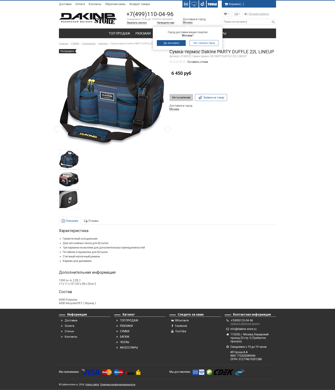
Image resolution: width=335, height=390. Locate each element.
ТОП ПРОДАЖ (119, 33)
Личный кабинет (258, 14)
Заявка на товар (213, 97)
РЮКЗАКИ (143, 33)
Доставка (65, 4)
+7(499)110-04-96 (150, 14)
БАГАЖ (124, 336)
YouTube (180, 331)
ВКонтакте (182, 320)
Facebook (181, 325)
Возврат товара (140, 4)
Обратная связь (115, 4)
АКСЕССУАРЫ (129, 347)
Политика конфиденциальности (117, 384)
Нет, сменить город (204, 43)
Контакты (95, 4)
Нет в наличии (181, 97)
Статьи (69, 331)
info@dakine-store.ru (243, 328)
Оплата (80, 4)
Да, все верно (171, 43)
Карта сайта (92, 384)
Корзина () (236, 4)
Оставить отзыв (197, 61)
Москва (188, 22)
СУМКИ (124, 331)
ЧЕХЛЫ (124, 342)
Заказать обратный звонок (245, 323)
